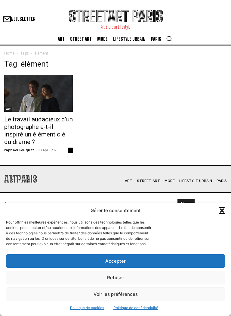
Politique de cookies (87, 307)
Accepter (115, 261)
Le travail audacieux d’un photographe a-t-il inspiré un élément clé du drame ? (38, 130)
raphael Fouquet (19, 150)
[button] (222, 211)
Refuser (115, 277)
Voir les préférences (116, 294)
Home (9, 53)
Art (8, 109)
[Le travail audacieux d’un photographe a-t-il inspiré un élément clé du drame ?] (38, 93)
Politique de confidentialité (135, 307)
